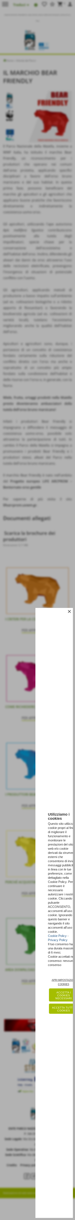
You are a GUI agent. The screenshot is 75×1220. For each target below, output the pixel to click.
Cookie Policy (57, 936)
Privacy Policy (58, 940)
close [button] (69, 611)
